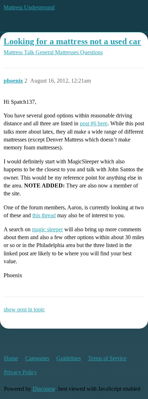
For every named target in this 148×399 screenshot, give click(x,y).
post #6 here (93, 123)
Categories (37, 358)
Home (11, 358)
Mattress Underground (29, 7)
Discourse (44, 389)
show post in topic (24, 309)
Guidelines (68, 358)
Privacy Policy (20, 372)
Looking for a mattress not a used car (72, 41)
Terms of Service (107, 358)
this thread (44, 215)
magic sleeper (47, 229)
